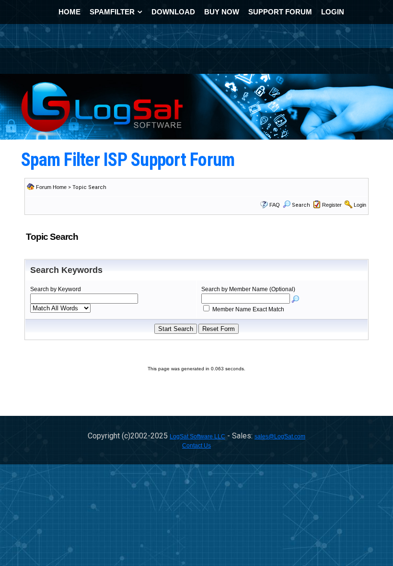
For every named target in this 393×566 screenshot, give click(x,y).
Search (301, 205)
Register (332, 205)
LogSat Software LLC (197, 436)
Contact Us (196, 445)
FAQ (274, 205)
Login (360, 205)
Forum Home (51, 187)
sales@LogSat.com (279, 436)
